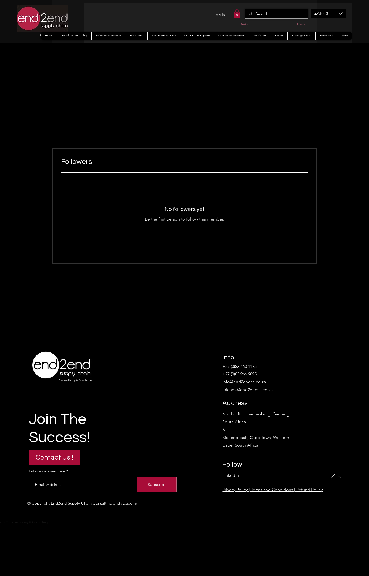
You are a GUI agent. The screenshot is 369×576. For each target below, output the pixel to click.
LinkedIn (230, 475)
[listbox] (328, 13)
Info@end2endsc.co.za (244, 381)
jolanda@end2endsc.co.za (247, 389)
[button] (236, 13)
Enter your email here (47, 471)
